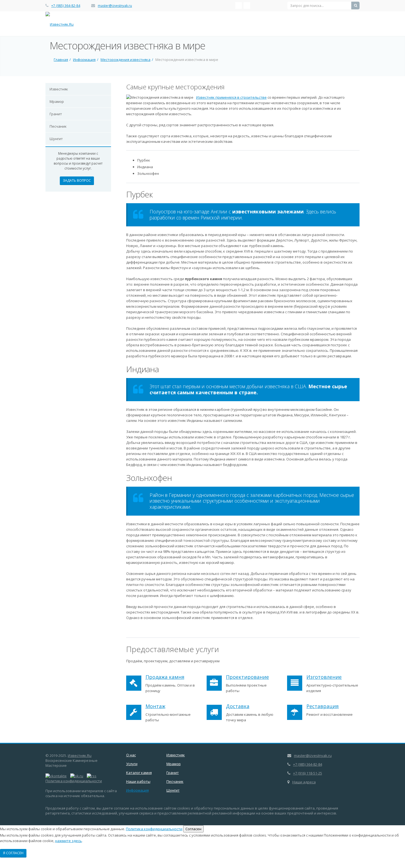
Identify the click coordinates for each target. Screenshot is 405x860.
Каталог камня (139, 772)
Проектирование (247, 677)
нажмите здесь (68, 840)
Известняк (59, 89)
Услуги (131, 763)
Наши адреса (304, 781)
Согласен (193, 828)
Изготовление (324, 677)
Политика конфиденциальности (73, 780)
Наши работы (138, 781)
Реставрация (322, 706)
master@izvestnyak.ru (115, 5)
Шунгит (56, 138)
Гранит (56, 113)
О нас (131, 754)
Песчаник (58, 126)
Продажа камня (164, 677)
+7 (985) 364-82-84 (65, 5)
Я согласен (13, 853)
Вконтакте (238, 5)
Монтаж (155, 706)
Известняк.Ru (79, 755)
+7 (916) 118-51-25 (307, 773)
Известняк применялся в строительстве (231, 97)
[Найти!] (355, 5)
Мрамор (57, 101)
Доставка (237, 706)
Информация (137, 790)
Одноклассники (247, 5)
